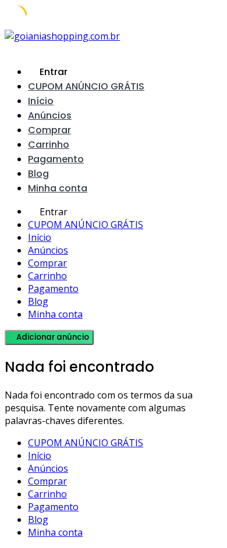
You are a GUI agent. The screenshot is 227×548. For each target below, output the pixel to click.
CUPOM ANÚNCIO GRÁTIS (86, 86)
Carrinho (48, 144)
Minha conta (57, 188)
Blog (38, 173)
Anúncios (50, 115)
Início (41, 101)
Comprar (49, 130)
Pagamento (56, 159)
